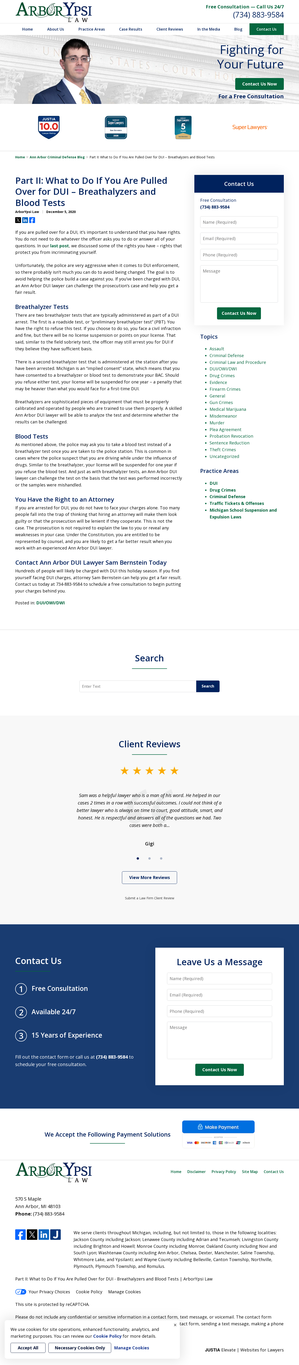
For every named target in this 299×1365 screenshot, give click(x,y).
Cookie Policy (89, 1291)
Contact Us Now (259, 84)
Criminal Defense (227, 355)
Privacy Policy (224, 1171)
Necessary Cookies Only (80, 1348)
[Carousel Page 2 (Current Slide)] (149, 858)
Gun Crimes (221, 402)
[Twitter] (32, 1234)
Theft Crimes (223, 449)
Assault (217, 348)
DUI (213, 483)
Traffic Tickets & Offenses (237, 503)
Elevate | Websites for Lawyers (244, 1350)
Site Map (250, 1171)
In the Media (208, 29)
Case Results (130, 29)
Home (27, 29)
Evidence (218, 382)
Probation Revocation (231, 436)
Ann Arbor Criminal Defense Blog (57, 157)
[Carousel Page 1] (138, 858)
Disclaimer (196, 1171)
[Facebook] (20, 1234)
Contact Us (266, 29)
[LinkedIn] (44, 1234)
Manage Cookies (124, 1291)
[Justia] (55, 1234)
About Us (55, 29)
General (217, 396)
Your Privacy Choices (49, 1291)
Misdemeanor (223, 416)
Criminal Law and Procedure (238, 362)
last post (59, 245)
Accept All (28, 1348)
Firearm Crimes (225, 389)
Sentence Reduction (229, 443)
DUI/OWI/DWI (50, 603)
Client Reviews (170, 29)
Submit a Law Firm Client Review (149, 898)
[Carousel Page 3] (161, 858)
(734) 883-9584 (258, 15)
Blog (238, 29)
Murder (217, 422)
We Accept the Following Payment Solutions (108, 1134)
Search (149, 658)
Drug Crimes (222, 375)
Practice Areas (91, 29)
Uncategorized (224, 456)
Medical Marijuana (228, 409)
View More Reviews (149, 877)
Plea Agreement (226, 429)
